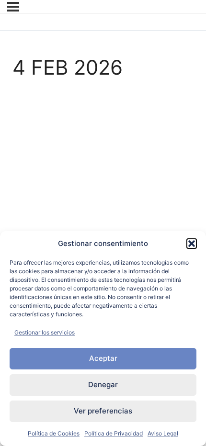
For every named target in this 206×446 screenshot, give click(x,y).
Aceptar (103, 358)
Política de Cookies (54, 433)
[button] (191, 243)
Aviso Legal (163, 433)
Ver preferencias (103, 410)
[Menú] (13, 6)
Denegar (103, 384)
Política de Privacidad (113, 433)
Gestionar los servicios (44, 332)
